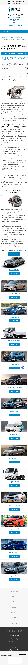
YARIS (9, 59)
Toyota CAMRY (14, 270)
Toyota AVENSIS (14, 552)
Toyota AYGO (14, 529)
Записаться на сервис (15, 25)
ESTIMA (4, 58)
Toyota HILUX (14, 411)
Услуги (11, 37)
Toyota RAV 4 (14, 364)
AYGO (11, 57)
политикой (3, 655)
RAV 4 (24, 58)
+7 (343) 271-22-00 (15, 15)
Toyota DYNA (14, 482)
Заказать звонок (14, 18)
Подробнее (14, 273)
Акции (14, 607)
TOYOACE (4, 59)
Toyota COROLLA (14, 293)
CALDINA (16, 57)
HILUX (11, 58)
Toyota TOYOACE (14, 340)
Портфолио (14, 617)
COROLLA (22, 57)
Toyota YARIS (14, 317)
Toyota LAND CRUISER (14, 387)
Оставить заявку (14, 254)
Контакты (14, 623)
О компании (14, 591)
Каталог (14, 612)
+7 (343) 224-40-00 (20, 250)
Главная (4, 37)
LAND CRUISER (18, 58)
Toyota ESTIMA (14, 458)
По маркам (18, 37)
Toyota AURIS (14, 576)
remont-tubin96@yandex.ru (15, 3)
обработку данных (22, 654)
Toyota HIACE (14, 434)
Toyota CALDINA (14, 505)
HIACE (7, 58)
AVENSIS (7, 57)
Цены (14, 602)
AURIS (3, 57)
